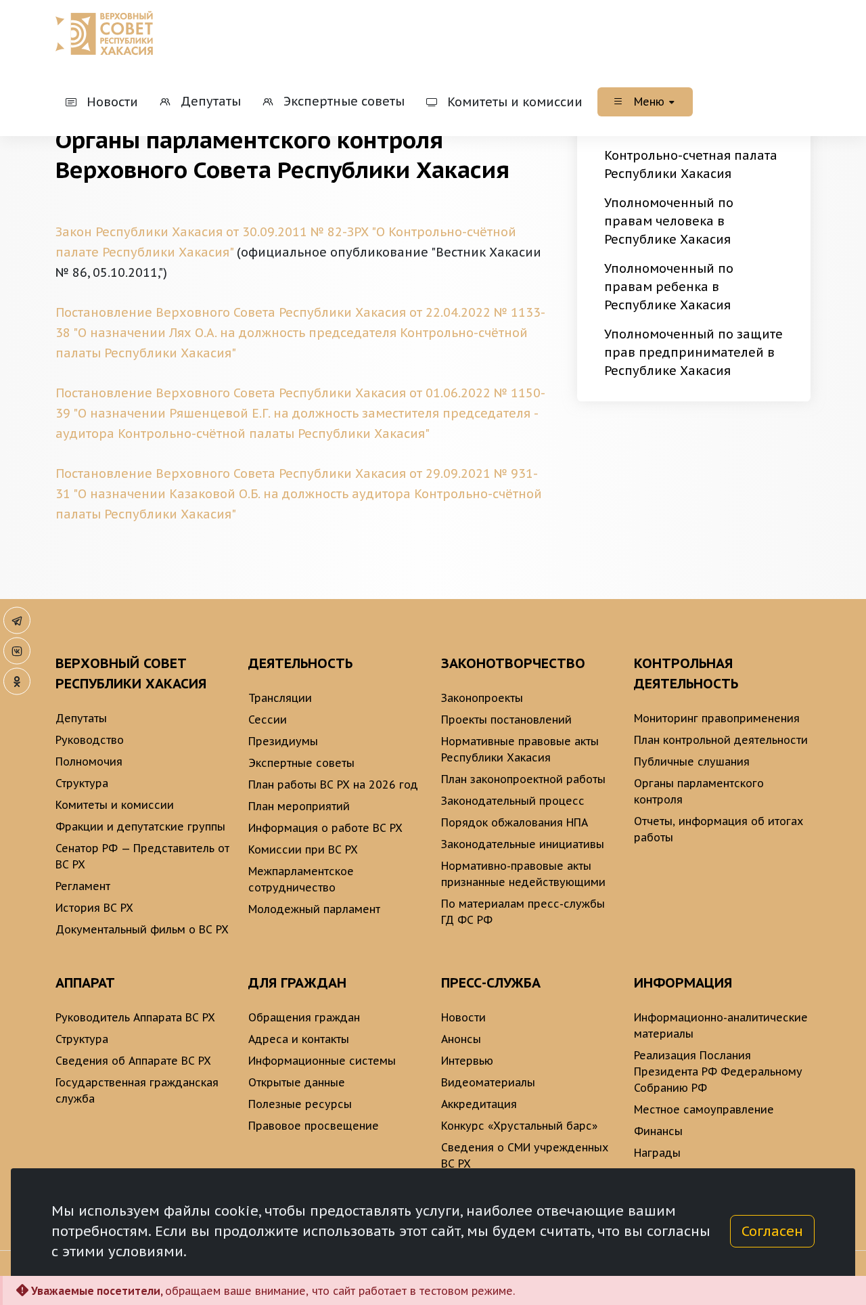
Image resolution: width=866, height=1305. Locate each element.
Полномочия (88, 761)
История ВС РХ (94, 907)
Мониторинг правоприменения (717, 718)
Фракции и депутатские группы (140, 826)
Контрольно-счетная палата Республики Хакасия (690, 164)
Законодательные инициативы (522, 844)
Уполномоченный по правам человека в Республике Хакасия (668, 221)
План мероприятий (299, 806)
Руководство (89, 740)
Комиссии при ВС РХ (303, 849)
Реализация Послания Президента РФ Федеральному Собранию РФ (718, 1071)
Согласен (772, 1231)
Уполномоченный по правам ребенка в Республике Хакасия (668, 287)
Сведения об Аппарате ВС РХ (133, 1060)
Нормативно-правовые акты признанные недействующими (523, 874)
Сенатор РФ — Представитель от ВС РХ (142, 856)
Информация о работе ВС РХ (325, 828)
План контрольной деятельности (721, 740)
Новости (463, 1017)
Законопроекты (482, 698)
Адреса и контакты (298, 1039)
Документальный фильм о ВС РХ (142, 929)
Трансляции (280, 698)
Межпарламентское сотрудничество (301, 879)
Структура (81, 783)
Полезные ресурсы (300, 1104)
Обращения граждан (304, 1017)
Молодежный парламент (314, 909)
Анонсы (461, 1039)
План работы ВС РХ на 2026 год (333, 784)
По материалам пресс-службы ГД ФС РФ (523, 912)
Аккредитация (479, 1104)
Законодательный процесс (513, 801)
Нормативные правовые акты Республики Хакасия (520, 749)
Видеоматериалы (488, 1082)
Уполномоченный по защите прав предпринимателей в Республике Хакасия (693, 352)
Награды (657, 1152)
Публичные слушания (692, 761)
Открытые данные (296, 1082)
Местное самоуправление (704, 1109)
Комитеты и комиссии (114, 805)
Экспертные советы (301, 763)
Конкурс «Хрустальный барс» (519, 1125)
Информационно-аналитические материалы (721, 1025)
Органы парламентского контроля (699, 791)
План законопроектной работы (523, 779)
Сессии (267, 719)
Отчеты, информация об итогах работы (718, 829)
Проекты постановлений (506, 719)
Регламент (82, 886)
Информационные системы (322, 1060)
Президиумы (283, 741)
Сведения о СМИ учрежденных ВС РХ (524, 1155)
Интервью (467, 1060)
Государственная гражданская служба (137, 1090)
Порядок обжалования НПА (514, 822)
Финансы (658, 1131)
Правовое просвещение (313, 1125)
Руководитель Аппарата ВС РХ (135, 1017)
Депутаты (81, 718)
